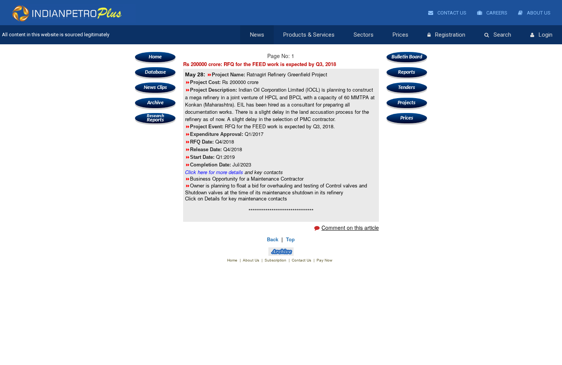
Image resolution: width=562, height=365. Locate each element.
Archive (155, 103)
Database (155, 72)
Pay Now (324, 260)
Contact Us (451, 13)
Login (545, 34)
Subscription (275, 260)
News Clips (155, 87)
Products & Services (309, 34)
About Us (538, 13)
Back (272, 239)
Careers (496, 13)
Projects (407, 103)
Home (155, 57)
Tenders (406, 87)
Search (502, 34)
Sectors (364, 34)
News (257, 34)
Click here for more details (214, 172)
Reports (155, 118)
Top (290, 239)
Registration (450, 34)
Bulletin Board (406, 57)
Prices (400, 34)
